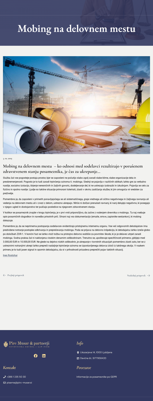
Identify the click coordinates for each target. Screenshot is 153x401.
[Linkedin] (44, 355)
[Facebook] (35, 355)
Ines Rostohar (10, 255)
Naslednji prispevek (136, 275)
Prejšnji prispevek (15, 275)
